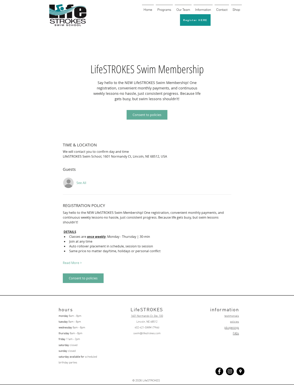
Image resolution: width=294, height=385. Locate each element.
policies (234, 322)
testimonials (231, 316)
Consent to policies (147, 115)
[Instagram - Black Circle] (230, 371)
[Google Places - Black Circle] (240, 371)
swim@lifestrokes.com (147, 333)
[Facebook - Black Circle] (219, 371)
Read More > (72, 263)
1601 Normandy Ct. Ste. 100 (147, 316)
